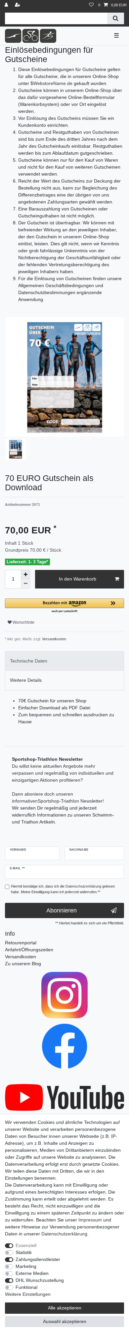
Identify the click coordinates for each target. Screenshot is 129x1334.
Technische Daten (28, 661)
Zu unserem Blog (23, 963)
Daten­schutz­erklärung (64, 1233)
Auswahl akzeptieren (64, 1321)
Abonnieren (61, 910)
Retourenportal (20, 942)
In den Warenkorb (77, 579)
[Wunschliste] (91, 5)
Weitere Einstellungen (28, 1294)
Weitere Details (26, 680)
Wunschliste (23, 622)
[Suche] (115, 18)
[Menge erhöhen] (25, 574)
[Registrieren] (18, 5)
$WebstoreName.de (51, 83)
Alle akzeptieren (64, 1307)
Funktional (26, 1287)
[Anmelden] (7, 5)
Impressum (90, 1219)
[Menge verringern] (25, 584)
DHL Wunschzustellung (40, 1280)
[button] (64, 605)
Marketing (26, 1266)
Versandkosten (53, 639)
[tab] (64, 661)
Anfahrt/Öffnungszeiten (29, 949)
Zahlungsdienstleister (38, 1259)
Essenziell (26, 1245)
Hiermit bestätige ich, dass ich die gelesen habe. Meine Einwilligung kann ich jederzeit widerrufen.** (63, 889)
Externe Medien (32, 1273)
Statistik (24, 1252)
